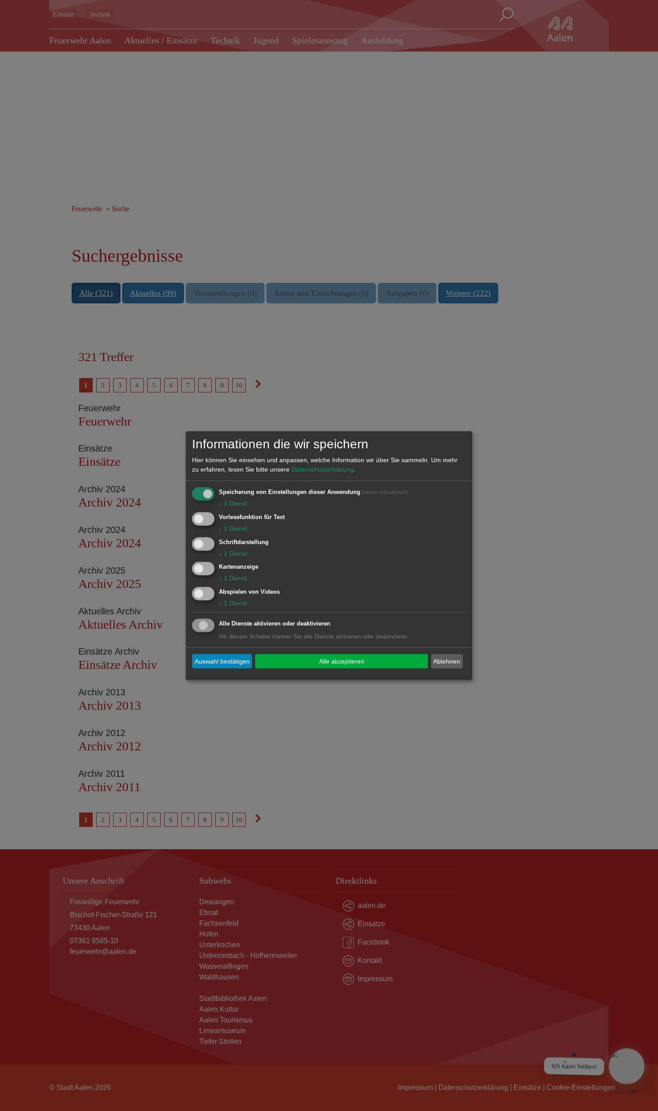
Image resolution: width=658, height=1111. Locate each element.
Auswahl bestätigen (222, 660)
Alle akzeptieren (341, 660)
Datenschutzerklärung (322, 469)
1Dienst (233, 503)
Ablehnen (446, 660)
